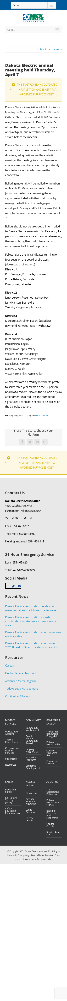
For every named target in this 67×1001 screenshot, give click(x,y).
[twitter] (13, 586)
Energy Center (29, 819)
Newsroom (31, 793)
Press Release (42, 415)
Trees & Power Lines (11, 741)
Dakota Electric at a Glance (52, 802)
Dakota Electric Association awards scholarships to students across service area (30, 621)
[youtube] (19, 586)
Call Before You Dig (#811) (11, 800)
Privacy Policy (23, 855)
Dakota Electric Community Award (32, 739)
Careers (10, 665)
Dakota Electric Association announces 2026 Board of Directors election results (31, 645)
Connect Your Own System (51, 752)
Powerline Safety (10, 790)
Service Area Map (53, 833)
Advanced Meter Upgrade (20, 681)
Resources (10, 765)
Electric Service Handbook (21, 673)
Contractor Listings (52, 762)
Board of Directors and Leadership (52, 814)
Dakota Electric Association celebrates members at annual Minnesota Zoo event (32, 608)
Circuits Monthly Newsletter (31, 801)
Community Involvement (32, 729)
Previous (45, 49)
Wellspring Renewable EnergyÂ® (52, 733)
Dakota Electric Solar (53, 743)
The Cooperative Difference (52, 791)
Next (56, 49)
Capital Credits (50, 825)
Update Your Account (12, 732)
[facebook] (7, 586)
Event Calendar (31, 811)
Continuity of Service (17, 696)
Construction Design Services (12, 750)
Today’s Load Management (21, 689)
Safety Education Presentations (12, 810)
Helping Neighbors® (32, 750)
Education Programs (31, 758)
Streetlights (11, 759)
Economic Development (33, 767)
